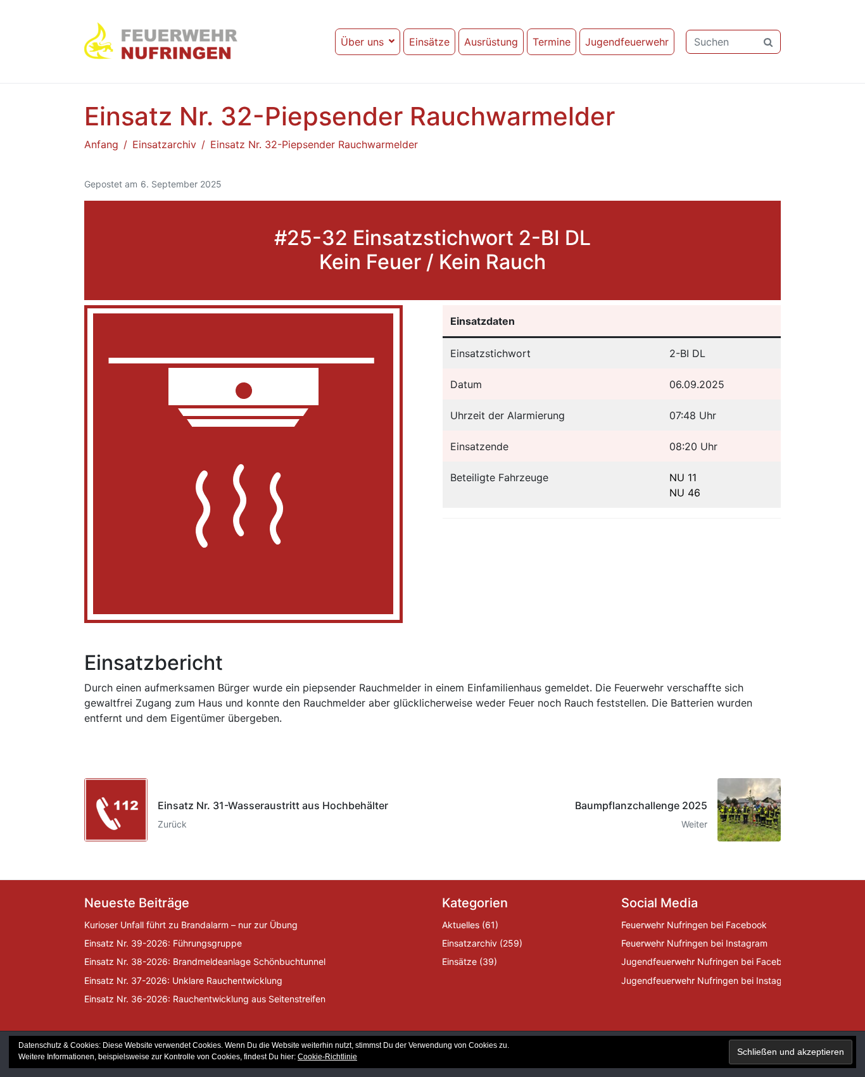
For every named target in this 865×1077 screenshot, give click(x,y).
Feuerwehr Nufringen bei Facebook (694, 924)
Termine (552, 41)
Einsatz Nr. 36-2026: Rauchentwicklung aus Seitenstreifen (204, 998)
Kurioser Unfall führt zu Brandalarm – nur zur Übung (191, 924)
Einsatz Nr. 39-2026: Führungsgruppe (163, 943)
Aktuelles (460, 924)
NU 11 (683, 477)
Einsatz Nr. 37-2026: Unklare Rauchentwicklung (183, 980)
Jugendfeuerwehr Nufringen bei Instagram (709, 980)
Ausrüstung (491, 41)
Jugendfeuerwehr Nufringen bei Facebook (709, 961)
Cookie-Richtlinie (327, 1056)
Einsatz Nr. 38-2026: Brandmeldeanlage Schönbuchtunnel (204, 961)
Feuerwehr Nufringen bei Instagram (694, 943)
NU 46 (684, 492)
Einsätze (429, 41)
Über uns (362, 41)
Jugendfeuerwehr (627, 41)
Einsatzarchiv (469, 943)
